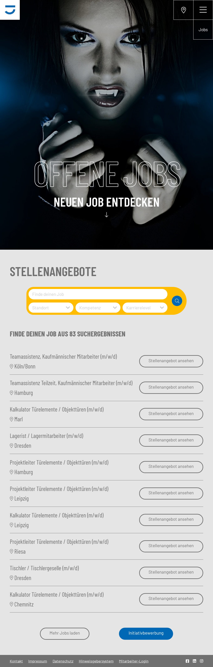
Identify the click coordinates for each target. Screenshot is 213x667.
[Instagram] (201, 661)
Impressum (37, 661)
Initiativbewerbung (146, 632)
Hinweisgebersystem (96, 661)
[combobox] (97, 294)
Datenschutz (63, 661)
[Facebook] (187, 661)
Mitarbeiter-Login (134, 661)
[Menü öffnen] (203, 10)
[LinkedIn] (194, 661)
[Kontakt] (183, 10)
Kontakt (16, 661)
